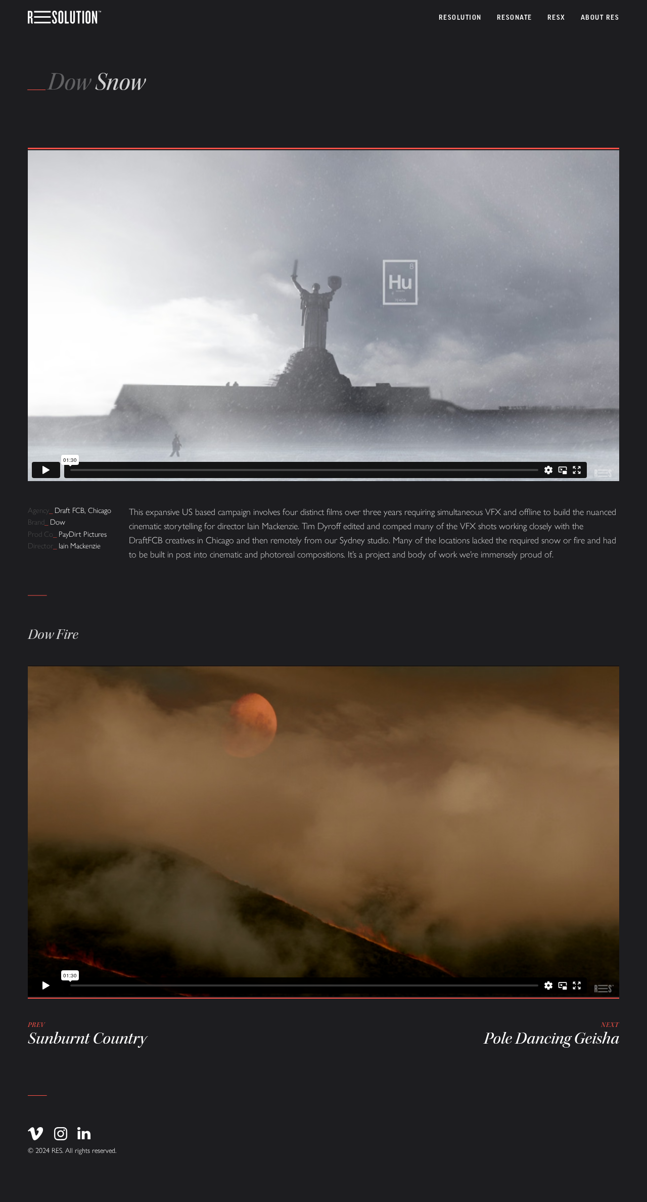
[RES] (64, 18)
